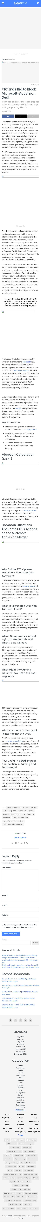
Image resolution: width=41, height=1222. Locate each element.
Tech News (20, 1102)
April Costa (6, 992)
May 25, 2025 (6, 111)
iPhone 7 (18, 1170)
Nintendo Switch (9, 1178)
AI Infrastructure (18, 1140)
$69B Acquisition (13, 807)
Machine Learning (30, 1174)
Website (5, 915)
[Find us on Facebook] (10, 1020)
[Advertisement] (20, 28)
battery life (27, 1147)
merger (18, 408)
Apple (20, 1065)
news (21, 1090)
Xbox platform (30, 510)
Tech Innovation (15, 1204)
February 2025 (20, 1049)
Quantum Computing (20, 1185)
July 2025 (20, 1037)
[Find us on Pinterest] (20, 1020)
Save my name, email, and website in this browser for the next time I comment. (20, 926)
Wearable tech (22, 1208)
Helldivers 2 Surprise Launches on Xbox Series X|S (20, 965)
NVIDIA (35, 1178)
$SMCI (7, 1140)
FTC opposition (30, 429)
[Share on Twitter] (21, 116)
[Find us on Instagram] (25, 1020)
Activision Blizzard (30, 807)
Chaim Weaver (7, 998)
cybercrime (8, 1159)
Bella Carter (20, 837)
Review (20, 1095)
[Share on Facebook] (8, 116)
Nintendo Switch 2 (23, 1178)
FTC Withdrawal (28, 814)
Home (4, 59)
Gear (20, 1083)
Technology (20, 1105)
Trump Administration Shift (13, 821)
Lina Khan (6, 818)
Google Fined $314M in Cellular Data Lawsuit (18, 958)
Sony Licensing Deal (20, 818)
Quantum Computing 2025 (20, 1189)
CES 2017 (7, 1155)
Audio (20, 1070)
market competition (14, 741)
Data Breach (32, 1159)
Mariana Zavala (7, 1005)
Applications (20, 1068)
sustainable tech (30, 1201)
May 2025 (20, 1042)
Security (20, 1097)
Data (20, 1078)
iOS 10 (10, 1170)
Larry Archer (6, 985)
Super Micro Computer (13, 1201)
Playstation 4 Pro (24, 1182)
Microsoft (27, 362)
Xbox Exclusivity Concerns (13, 824)
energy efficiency (12, 1163)
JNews (9, 1216)
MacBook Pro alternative (12, 1174)
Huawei (21, 1166)
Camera (20, 1073)
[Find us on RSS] (30, 1020)
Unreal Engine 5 (8, 1208)
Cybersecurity (20, 1159)
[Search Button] (38, 3)
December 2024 (20, 1054)
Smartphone (20, 1100)
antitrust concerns (21, 370)
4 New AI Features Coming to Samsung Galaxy (19, 955)
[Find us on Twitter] (15, 1020)
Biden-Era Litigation (26, 811)
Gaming (20, 1080)
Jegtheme (23, 1218)
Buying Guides (29, 1151)
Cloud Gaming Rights (11, 814)
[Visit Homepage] (20, 3)
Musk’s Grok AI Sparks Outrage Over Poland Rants (20, 967)
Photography (20, 1093)
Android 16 (22, 1144)
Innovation (31, 1166)
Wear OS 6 (34, 1208)
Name (5, 895)
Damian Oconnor (8, 979)
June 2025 (20, 1039)
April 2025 (20, 1044)
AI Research (11, 1144)
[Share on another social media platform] (33, 116)
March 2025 (20, 1047)
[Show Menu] (3, 3)
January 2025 (20, 1052)
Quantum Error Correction (13, 1193)
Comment (6, 868)
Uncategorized (20, 1107)
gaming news (11, 1166)
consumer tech (31, 1155)
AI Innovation (31, 1140)
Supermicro (32, 1197)
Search (4, 939)
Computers (11, 59)
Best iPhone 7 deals (14, 1151)
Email (4, 905)
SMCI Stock (21, 1197)
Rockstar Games (31, 1193)
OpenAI (12, 1182)
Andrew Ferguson (9, 811)
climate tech (18, 1155)
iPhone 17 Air (28, 1170)
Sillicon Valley (9, 1197)
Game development (28, 1163)
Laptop (20, 1085)
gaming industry (30, 586)
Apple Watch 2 (15, 1147)
